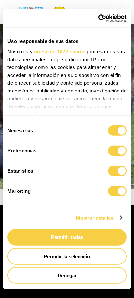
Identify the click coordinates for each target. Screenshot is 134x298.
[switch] (117, 151)
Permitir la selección (67, 256)
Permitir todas (67, 237)
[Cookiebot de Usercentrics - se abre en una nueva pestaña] (98, 18)
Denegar (67, 275)
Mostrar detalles (95, 217)
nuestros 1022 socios (60, 51)
